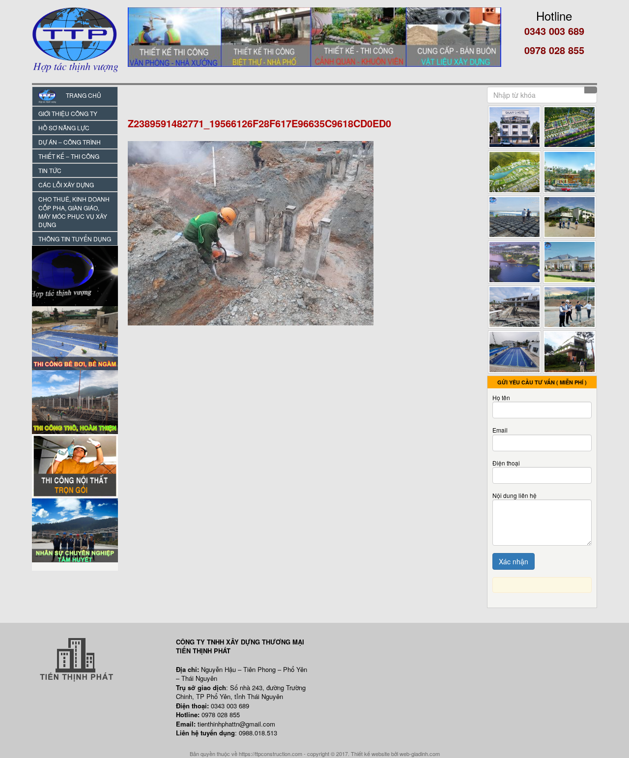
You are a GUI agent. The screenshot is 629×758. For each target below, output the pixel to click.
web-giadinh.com (420, 754)
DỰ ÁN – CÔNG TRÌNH (69, 142)
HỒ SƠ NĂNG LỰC (63, 127)
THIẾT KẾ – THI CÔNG (68, 156)
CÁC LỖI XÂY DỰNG (66, 184)
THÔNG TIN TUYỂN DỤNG (74, 238)
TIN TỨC (49, 170)
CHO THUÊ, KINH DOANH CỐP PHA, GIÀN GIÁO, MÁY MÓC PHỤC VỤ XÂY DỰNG (74, 211)
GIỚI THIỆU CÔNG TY (67, 113)
